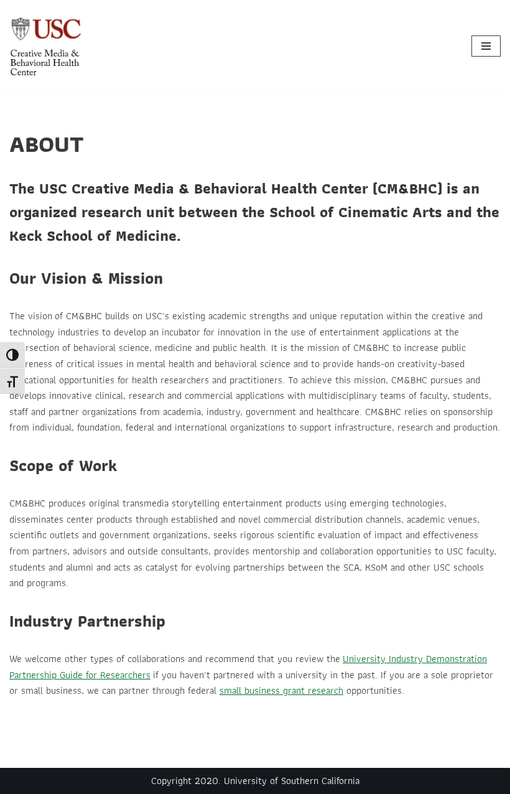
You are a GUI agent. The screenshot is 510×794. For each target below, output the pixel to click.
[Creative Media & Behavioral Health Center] (46, 46)
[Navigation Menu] (486, 46)
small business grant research (281, 690)
